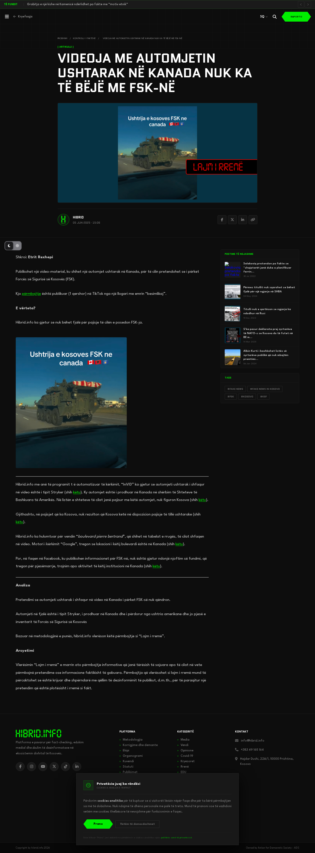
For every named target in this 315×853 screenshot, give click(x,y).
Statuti (126, 766)
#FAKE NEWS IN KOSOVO (265, 389)
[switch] (13, 245)
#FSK (230, 396)
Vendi (183, 745)
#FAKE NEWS (235, 389)
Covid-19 (185, 756)
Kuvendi (126, 761)
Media (183, 739)
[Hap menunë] (7, 17)
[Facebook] (222, 219)
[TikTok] (65, 766)
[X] (54, 766)
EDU (181, 772)
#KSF (263, 396)
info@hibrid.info (252, 740)
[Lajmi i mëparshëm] (301, 4)
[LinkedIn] (242, 219)
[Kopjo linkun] (253, 219)
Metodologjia (130, 739)
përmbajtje (31, 294)
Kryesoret (186, 761)
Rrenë (183, 766)
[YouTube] (42, 766)
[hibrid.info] (38, 733)
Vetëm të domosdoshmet (137, 824)
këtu (76, 492)
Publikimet (128, 772)
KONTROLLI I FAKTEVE (84, 38)
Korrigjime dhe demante (138, 745)
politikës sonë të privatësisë (176, 838)
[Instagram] (31, 766)
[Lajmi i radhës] (308, 4)
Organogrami (131, 756)
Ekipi (124, 750)
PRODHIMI (62, 38)
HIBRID (78, 217)
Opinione (185, 750)
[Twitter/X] (232, 219)
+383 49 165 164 (252, 749)
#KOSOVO (247, 396)
